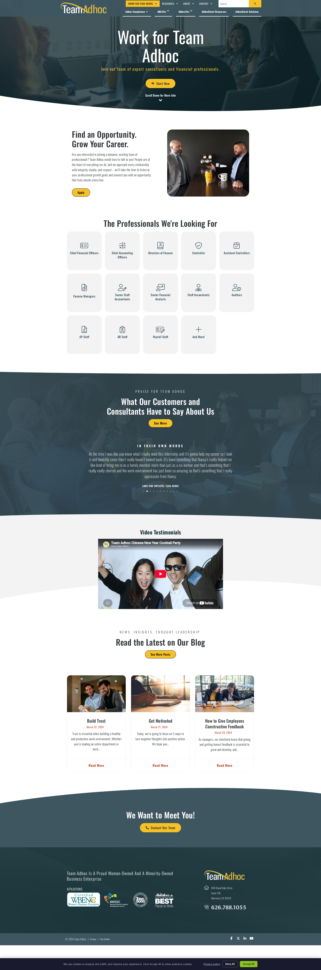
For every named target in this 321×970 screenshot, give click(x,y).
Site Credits (105, 939)
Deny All (230, 963)
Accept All (248, 963)
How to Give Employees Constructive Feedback (224, 723)
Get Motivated (160, 720)
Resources (168, 3)
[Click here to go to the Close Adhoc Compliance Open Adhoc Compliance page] (147, 12)
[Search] (255, 3)
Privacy (93, 939)
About (186, 3)
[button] (143, 491)
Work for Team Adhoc (140, 3)
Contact (203, 3)
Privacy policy (212, 964)
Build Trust (96, 720)
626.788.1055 (228, 907)
